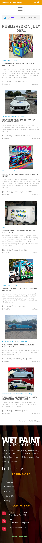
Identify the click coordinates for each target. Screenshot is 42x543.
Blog (13, 17)
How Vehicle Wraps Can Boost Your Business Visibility (18, 121)
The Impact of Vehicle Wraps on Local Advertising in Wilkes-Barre (19, 398)
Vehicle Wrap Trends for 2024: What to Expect (20, 175)
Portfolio (9, 491)
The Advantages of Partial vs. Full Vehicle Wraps (18, 346)
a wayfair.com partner (21, 537)
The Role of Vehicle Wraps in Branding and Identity (19, 289)
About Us (9, 482)
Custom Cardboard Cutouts (10, 117)
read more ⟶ (36, 84)
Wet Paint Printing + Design (12, 3)
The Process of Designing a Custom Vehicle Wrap (18, 231)
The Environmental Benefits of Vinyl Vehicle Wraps (19, 65)
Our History (10, 487)
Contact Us (10, 496)
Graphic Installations (8, 341)
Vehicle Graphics (7, 60)
